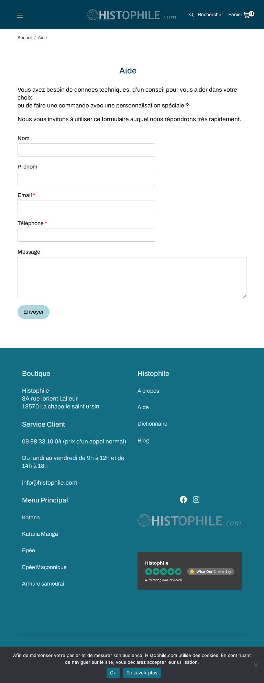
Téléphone (32, 223)
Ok (113, 672)
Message (29, 252)
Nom (24, 138)
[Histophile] (132, 15)
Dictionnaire (152, 424)
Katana (31, 517)
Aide (143, 407)
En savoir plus (142, 672)
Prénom (27, 167)
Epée (28, 550)
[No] (255, 664)
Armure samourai (43, 584)
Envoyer (33, 312)
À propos (148, 391)
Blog (143, 440)
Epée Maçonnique (44, 567)
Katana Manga (40, 534)
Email (26, 195)
